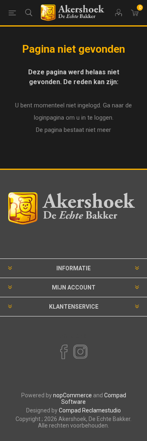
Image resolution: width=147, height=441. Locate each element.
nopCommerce (72, 395)
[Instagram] (80, 352)
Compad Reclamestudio (90, 410)
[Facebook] (63, 352)
